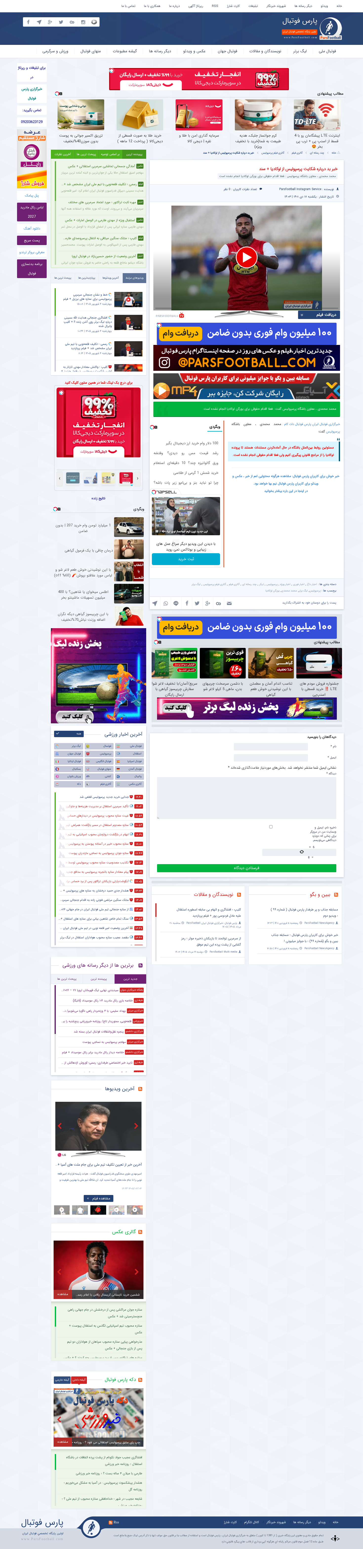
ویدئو (324, 6)
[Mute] (164, 531)
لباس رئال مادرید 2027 (31, 212)
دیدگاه (331, 773)
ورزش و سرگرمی (55, 51)
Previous (60, 1126)
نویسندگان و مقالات (265, 51)
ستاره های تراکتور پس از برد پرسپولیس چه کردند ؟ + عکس (102, 1357)
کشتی (108, 776)
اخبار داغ (312, 584)
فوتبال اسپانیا (134, 761)
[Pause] (157, 531)
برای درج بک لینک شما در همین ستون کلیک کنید (99, 382)
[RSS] (338, 895)
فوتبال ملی (327, 51)
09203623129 (32, 122)
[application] (246, 258)
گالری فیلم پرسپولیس (273, 153)
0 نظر (227, 189)
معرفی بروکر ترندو (31, 252)
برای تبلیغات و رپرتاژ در (32, 72)
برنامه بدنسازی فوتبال (31, 268)
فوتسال (107, 746)
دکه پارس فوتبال (120, 1379)
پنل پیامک (32, 195)
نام (333, 746)
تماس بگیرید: (31, 110)
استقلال (137, 754)
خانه (339, 6)
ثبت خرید (186, 559)
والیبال (138, 776)
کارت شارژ (233, 6)
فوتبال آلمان (135, 769)
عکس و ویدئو (194, 51)
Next (136, 1126)
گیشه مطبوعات (125, 51)
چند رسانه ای (317, 153)
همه (79, 734)
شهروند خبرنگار (276, 6)
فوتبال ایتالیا (74, 761)
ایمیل (332, 757)
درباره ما (174, 6)
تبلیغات (253, 6)
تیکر (261, 584)
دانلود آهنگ (32, 228)
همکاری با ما (152, 6)
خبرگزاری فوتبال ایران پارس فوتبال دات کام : (311, 424)
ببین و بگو (320, 894)
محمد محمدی (289, 591)
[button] (247, 257)
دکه (79, 784)
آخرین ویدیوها (120, 1089)
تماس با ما (128, 6)
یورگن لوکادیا (272, 591)
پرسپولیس (333, 431)
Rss (116, 1522)
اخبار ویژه (285, 584)
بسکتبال (76, 769)
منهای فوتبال (91, 51)
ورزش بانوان (74, 776)
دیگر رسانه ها (303, 6)
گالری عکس (135, 784)
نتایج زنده (98, 498)
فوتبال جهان (227, 51)
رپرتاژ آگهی (195, 6)
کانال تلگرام (251, 1522)
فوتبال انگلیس (103, 761)
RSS (215, 6)
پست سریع (32, 240)
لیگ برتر (300, 51)
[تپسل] (111, 70)
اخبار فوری (298, 584)
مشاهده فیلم (101, 1198)
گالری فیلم (297, 153)
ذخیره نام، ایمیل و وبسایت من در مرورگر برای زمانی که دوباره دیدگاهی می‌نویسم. (323, 833)
